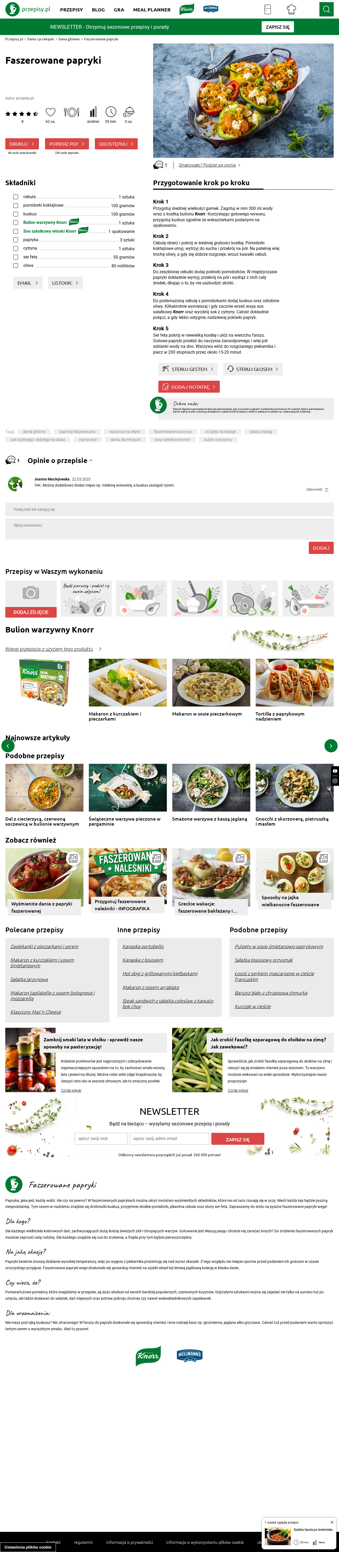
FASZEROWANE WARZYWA (172, 432)
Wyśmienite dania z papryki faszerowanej (41, 907)
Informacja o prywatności (129, 1542)
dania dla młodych (126, 439)
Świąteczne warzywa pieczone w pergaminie (124, 821)
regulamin (83, 1542)
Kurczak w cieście (253, 1006)
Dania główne (69, 39)
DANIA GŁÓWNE (34, 432)
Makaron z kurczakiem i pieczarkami (115, 716)
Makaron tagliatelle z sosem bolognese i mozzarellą (52, 995)
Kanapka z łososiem (142, 960)
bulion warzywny (218, 439)
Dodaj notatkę (190, 386)
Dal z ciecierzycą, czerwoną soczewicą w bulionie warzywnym (42, 821)
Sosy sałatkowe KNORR (172, 439)
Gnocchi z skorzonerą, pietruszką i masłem (292, 821)
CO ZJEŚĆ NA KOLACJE (221, 432)
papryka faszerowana (77, 432)
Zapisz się (238, 1139)
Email (24, 282)
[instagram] (335, 781)
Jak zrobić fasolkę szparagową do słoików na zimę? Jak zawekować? (268, 1043)
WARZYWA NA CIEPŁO (124, 432)
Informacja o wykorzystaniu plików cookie (205, 1542)
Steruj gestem (189, 369)
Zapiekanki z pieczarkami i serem (44, 946)
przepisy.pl (25, 98)
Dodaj (321, 547)
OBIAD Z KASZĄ (261, 432)
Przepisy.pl (14, 39)
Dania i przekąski (41, 39)
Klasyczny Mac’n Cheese (35, 1012)
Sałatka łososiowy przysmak (264, 960)
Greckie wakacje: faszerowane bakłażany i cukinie (205, 908)
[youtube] (335, 771)
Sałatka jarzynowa (29, 979)
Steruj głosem (254, 369)
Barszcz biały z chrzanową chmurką (271, 992)
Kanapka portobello (142, 946)
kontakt (53, 1542)
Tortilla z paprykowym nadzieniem (280, 716)
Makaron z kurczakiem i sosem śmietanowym (42, 962)
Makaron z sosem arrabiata (150, 987)
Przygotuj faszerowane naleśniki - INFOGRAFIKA (122, 904)
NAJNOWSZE (88, 439)
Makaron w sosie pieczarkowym (207, 714)
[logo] (27, 9)
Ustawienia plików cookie (28, 1547)
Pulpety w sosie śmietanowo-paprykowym (279, 946)
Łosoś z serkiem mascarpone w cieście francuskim (274, 976)
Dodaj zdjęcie (31, 612)
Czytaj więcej (71, 1090)
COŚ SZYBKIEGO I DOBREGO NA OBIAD (38, 439)
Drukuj (19, 143)
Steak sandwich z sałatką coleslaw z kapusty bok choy (167, 1003)
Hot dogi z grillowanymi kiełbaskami (159, 973)
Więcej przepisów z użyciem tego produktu (49, 649)
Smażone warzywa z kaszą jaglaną (209, 819)
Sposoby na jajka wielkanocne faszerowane (290, 900)
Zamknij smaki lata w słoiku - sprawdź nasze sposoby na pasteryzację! (93, 1043)
